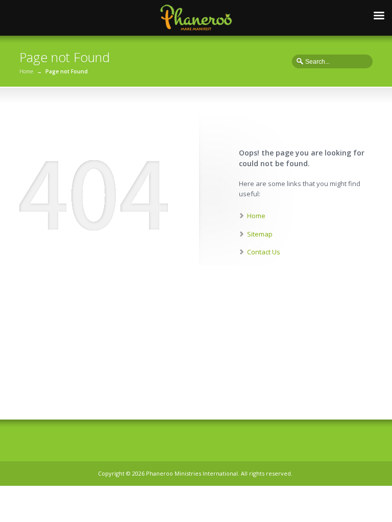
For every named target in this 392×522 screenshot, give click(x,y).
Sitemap (260, 234)
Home (26, 71)
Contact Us (263, 251)
